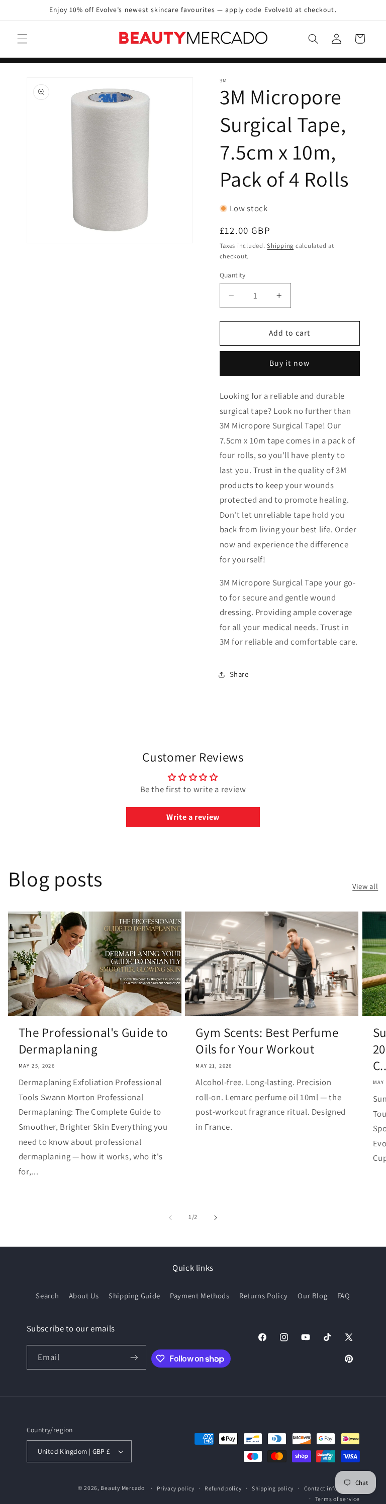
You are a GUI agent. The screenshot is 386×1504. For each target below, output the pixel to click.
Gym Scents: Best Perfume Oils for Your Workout (267, 1040)
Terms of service (337, 1498)
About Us (84, 1295)
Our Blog (312, 1295)
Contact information (332, 1488)
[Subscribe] (134, 1357)
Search (47, 1295)
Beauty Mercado (122, 1487)
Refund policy (223, 1488)
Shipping (280, 245)
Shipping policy (273, 1488)
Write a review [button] (193, 817)
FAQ (343, 1295)
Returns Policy (263, 1295)
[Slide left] (170, 1218)
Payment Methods (199, 1295)
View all (365, 886)
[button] (22, 38)
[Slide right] (216, 1218)
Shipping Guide (134, 1295)
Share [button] (239, 674)
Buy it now (289, 363)
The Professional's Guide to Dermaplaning (93, 1040)
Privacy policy (175, 1488)
